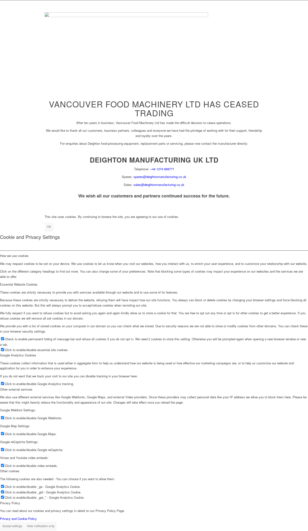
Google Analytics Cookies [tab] (18, 355)
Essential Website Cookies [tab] (19, 284)
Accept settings (12, 526)
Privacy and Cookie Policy (18, 518)
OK (49, 226)
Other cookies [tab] (9, 471)
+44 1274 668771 (162, 169)
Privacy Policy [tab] (10, 503)
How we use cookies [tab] (14, 255)
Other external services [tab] (16, 389)
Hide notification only (40, 526)
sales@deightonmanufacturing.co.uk (159, 184)
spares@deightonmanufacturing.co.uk (160, 176)
